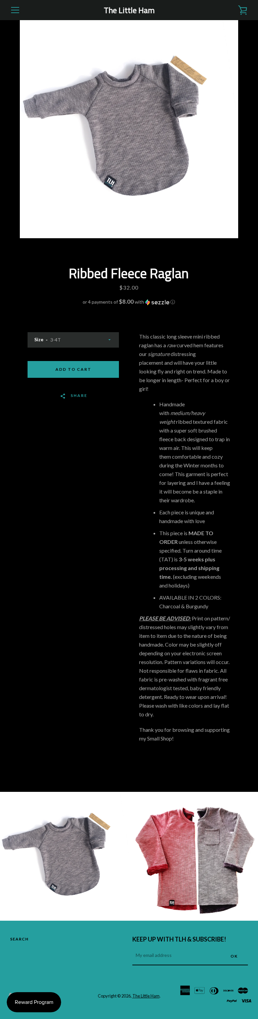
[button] (129, 302)
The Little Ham (129, 10)
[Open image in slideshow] (129, 129)
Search (19, 938)
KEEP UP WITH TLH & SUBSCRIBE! (179, 939)
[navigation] (15, 10)
